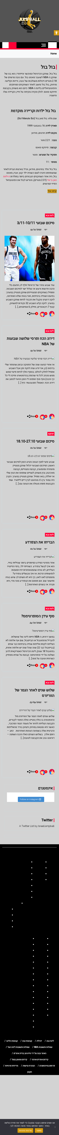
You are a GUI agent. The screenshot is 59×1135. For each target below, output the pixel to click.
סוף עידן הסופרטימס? (37, 616)
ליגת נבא (50, 215)
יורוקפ (51, 433)
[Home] (52, 45)
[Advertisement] (29, 398)
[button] (56, 32)
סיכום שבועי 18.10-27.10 (35, 441)
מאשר (38, 1130)
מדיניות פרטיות (25, 1130)
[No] (55, 1127)
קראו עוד (52, 191)
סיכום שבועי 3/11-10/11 (35, 223)
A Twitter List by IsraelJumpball (36, 826)
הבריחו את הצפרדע (39, 542)
